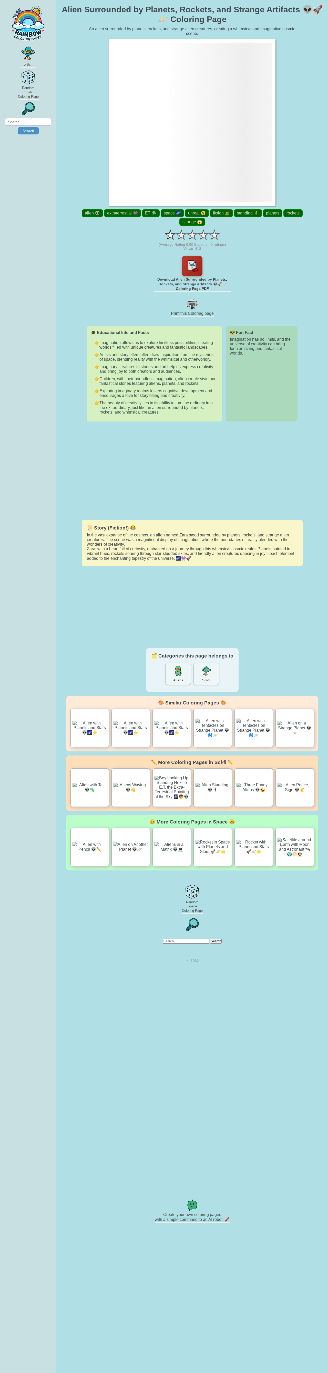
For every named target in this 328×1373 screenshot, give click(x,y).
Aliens (178, 680)
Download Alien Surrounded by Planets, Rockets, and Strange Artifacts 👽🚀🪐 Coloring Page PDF (192, 284)
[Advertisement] (192, 471)
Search (28, 131)
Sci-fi (206, 680)
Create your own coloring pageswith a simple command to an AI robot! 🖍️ (192, 1217)
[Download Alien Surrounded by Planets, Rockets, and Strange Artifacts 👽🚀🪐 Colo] (192, 266)
